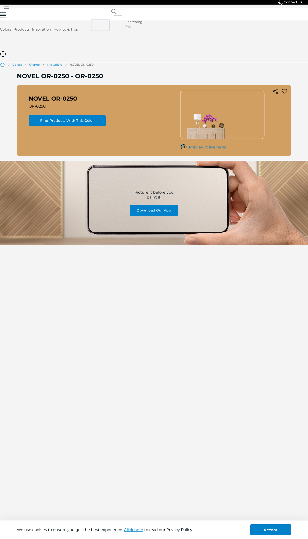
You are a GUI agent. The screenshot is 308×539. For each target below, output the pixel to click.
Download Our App (154, 210)
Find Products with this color (67, 120)
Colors (5, 29)
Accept (270, 530)
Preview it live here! (207, 147)
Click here (133, 529)
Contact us (293, 2)
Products (21, 29)
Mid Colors (54, 64)
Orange (34, 64)
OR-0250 (37, 106)
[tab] (154, 42)
